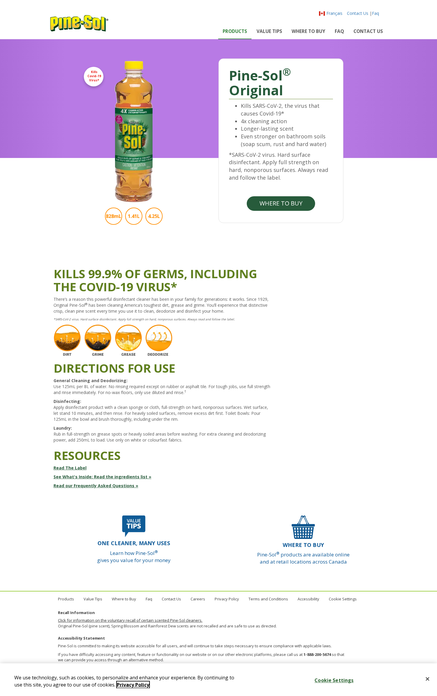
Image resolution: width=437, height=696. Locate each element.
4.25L (154, 216)
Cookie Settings (343, 599)
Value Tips (269, 31)
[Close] (427, 679)
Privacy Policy (227, 599)
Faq (375, 13)
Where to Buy (308, 31)
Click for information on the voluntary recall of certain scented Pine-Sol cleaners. (130, 620)
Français (334, 13)
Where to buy (281, 203)
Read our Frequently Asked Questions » (96, 485)
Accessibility (308, 599)
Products (235, 31)
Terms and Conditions (268, 599)
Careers (198, 599)
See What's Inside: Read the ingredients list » (102, 477)
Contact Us (357, 13)
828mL (113, 216)
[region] (218, 679)
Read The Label (70, 468)
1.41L (134, 216)
